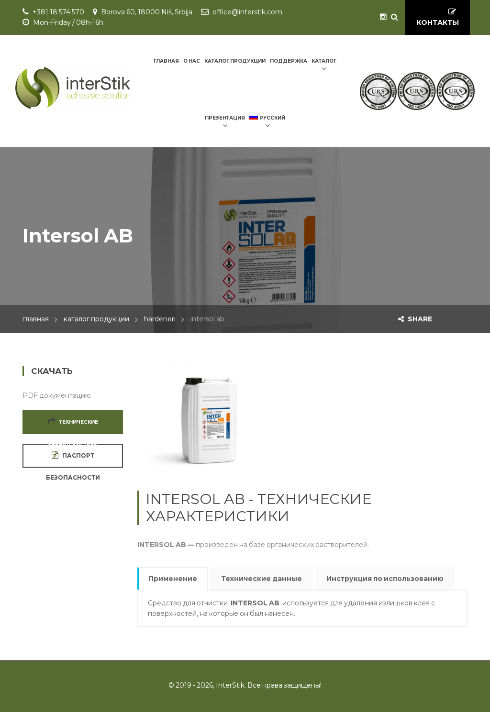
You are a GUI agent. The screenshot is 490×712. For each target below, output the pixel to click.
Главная (35, 319)
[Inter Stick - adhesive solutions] (72, 88)
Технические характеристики (73, 426)
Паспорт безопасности (73, 460)
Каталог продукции (96, 319)
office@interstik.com (247, 12)
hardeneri (160, 319)
